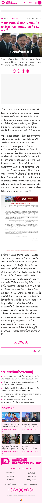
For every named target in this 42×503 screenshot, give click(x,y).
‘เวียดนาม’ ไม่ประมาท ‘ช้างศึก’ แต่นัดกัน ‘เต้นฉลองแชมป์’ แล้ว (10, 426)
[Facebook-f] (10, 490)
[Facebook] (19, 342)
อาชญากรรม (13, 18)
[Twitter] (22, 342)
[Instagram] (32, 490)
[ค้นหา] (39, 2)
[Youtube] (21, 490)
